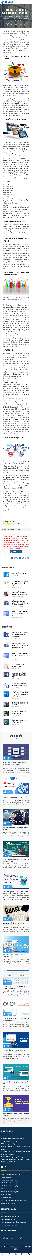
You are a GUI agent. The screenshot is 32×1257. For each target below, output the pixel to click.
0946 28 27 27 (12, 1141)
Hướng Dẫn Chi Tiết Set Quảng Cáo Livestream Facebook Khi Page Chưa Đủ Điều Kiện (20, 634)
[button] (11, 558)
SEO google (18, 529)
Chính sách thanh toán (8, 1219)
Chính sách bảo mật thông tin (10, 1216)
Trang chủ (7, 16)
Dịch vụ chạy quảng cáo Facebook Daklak (14, 1200)
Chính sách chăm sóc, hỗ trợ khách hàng (14, 1222)
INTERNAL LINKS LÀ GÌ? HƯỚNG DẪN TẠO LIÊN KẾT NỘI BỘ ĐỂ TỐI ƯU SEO (19, 685)
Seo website (10, 529)
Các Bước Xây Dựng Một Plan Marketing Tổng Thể (19, 712)
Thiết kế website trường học (10, 1192)
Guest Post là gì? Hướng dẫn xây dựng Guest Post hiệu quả (14, 924)
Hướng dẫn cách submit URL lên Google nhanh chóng (14, 1051)
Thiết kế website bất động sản (11, 1189)
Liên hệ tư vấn (17, 552)
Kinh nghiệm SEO (23, 16)
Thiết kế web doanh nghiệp (10, 1186)
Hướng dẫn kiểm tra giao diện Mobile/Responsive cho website (19, 593)
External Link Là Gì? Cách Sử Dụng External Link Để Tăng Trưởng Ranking (20, 675)
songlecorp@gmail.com (13, 1144)
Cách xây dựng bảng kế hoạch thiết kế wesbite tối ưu (19, 721)
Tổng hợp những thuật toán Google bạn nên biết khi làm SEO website (15, 892)
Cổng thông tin (6, 1194)
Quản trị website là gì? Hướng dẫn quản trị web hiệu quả (15, 987)
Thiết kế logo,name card (9, 1203)
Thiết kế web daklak (8, 1177)
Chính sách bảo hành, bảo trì (10, 1225)
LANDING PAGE (6, 1197)
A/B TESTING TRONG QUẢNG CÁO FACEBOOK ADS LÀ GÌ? (19, 665)
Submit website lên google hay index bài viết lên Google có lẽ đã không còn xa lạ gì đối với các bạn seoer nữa (16, 1056)
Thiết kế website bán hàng (9, 1180)
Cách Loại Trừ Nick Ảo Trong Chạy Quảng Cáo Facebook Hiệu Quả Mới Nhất (20, 613)
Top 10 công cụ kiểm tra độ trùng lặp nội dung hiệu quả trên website (20, 584)
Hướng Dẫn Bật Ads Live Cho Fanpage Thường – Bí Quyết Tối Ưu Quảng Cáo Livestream (20, 603)
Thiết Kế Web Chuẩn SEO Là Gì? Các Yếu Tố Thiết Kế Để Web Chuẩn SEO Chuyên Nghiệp (20, 694)
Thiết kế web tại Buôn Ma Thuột (11, 1174)
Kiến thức (14, 16)
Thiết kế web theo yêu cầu (9, 1183)
